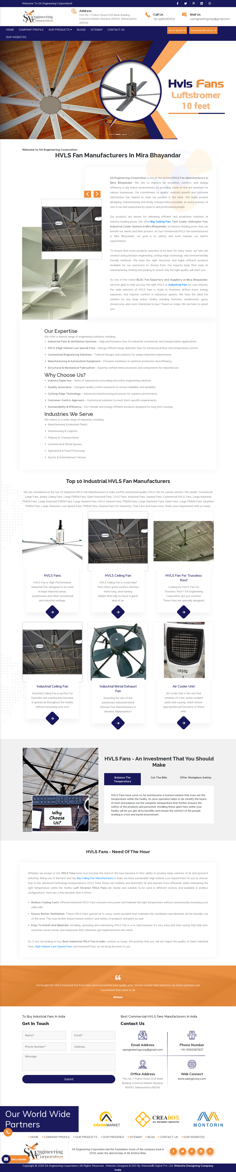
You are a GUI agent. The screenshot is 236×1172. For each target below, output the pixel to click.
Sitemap (135, 1137)
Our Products (85, 1137)
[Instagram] (208, 3)
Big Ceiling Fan (160, 221)
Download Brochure (202, 30)
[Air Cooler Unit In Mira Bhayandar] (183, 723)
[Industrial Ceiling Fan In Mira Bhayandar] (52, 718)
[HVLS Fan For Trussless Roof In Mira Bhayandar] (183, 612)
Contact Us (168, 1137)
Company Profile (56, 1137)
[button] (17, 90)
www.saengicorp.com (192, 1078)
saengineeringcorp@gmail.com (210, 19)
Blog (151, 1137)
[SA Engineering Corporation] (38, 16)
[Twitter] (184, 3)
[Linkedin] (200, 3)
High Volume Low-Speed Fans (53, 946)
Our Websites (194, 1137)
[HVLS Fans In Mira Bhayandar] (52, 612)
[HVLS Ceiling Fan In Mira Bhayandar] (118, 612)
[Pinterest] (192, 3)
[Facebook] (176, 3)
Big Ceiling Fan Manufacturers (95, 878)
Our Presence (113, 1137)
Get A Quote (176, 30)
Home (34, 1137)
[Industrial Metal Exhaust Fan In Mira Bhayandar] (118, 723)
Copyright (28, 1165)
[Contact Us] (7, 1127)
